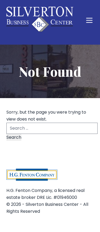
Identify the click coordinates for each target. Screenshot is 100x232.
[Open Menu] (89, 20)
